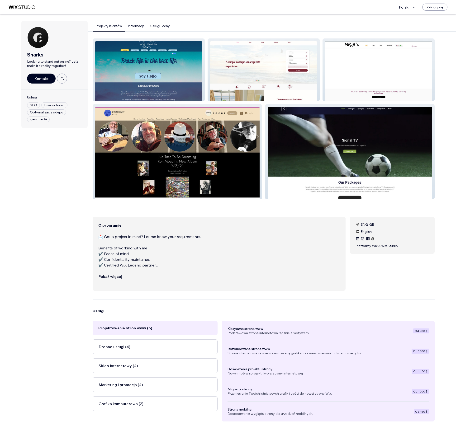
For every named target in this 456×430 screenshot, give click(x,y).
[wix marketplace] (22, 7)
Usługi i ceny (160, 26)
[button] (149, 69)
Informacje (136, 26)
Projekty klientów (108, 26)
